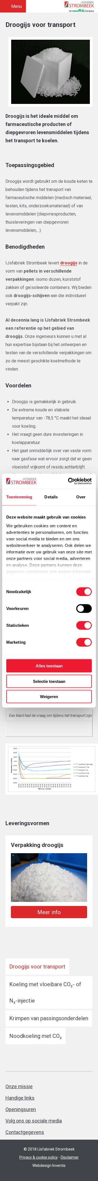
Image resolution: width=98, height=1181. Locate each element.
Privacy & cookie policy (38, 1157)
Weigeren (49, 696)
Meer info (49, 912)
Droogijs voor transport (37, 966)
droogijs (68, 263)
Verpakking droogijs (37, 845)
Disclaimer (70, 1157)
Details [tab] (51, 497)
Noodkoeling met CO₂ (35, 1036)
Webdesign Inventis (49, 1165)
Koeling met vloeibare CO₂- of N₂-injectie (45, 992)
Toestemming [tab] (19, 497)
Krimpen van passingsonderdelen (48, 1018)
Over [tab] (80, 497)
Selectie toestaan (49, 681)
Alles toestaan (49, 666)
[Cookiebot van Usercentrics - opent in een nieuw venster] (69, 481)
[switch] (84, 608)
